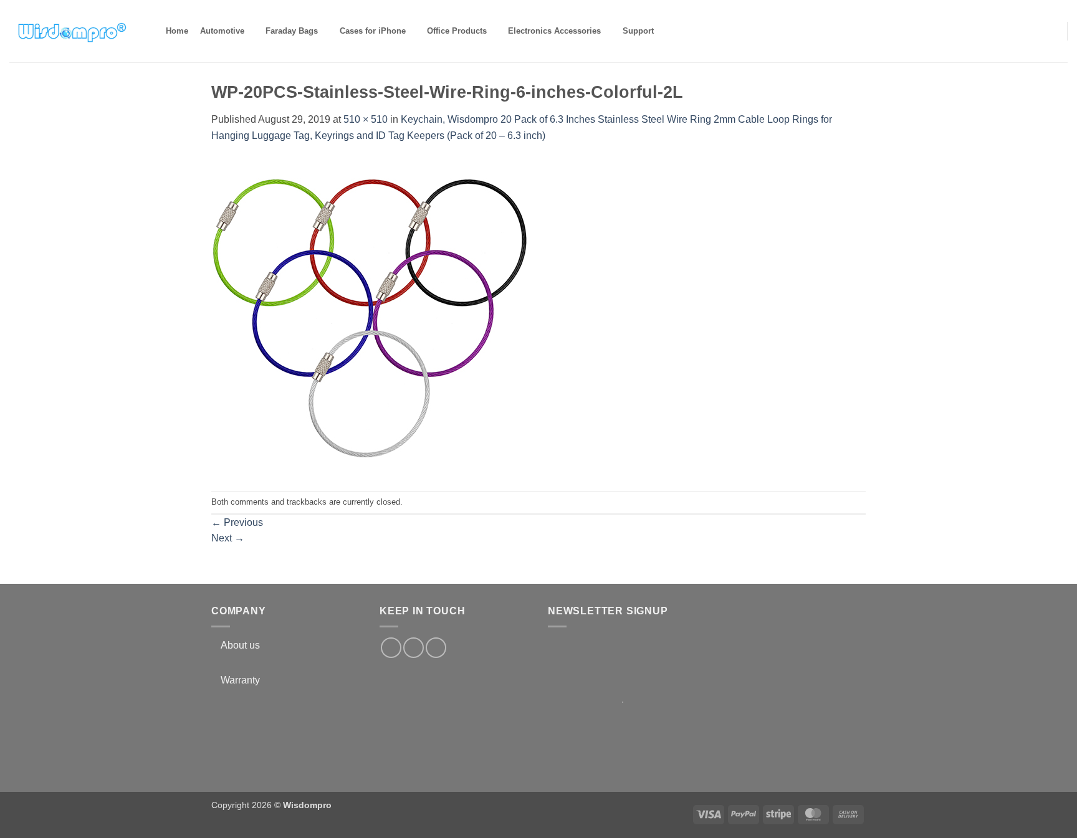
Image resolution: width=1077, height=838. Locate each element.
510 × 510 (365, 119)
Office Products (457, 31)
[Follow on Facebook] (391, 647)
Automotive (222, 31)
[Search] (670, 31)
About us (240, 645)
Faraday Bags (292, 31)
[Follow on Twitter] (413, 647)
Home (177, 31)
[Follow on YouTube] (436, 647)
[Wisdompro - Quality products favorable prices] (71, 31)
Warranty (240, 680)
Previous (237, 522)
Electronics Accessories (554, 31)
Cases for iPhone (373, 31)
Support (638, 31)
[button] (1050, 30)
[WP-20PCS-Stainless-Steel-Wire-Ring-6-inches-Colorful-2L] (370, 316)
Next (227, 538)
